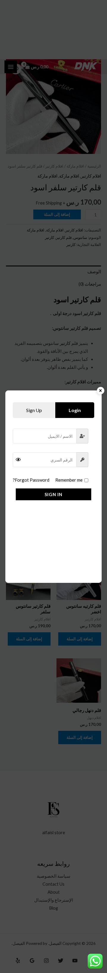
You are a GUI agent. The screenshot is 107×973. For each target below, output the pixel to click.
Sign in (53, 494)
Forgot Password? (31, 480)
